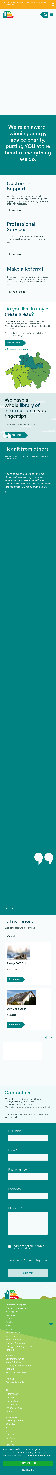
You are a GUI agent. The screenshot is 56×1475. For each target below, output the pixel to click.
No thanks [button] (28, 1470)
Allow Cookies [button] (28, 1463)
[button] (51, 15)
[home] (21, 14)
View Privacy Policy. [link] (39, 1456)
